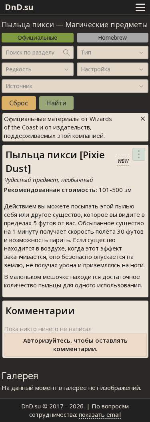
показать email (100, 414)
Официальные (37, 37)
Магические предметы (106, 24)
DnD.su (19, 7)
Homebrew (112, 37)
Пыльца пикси (28, 24)
